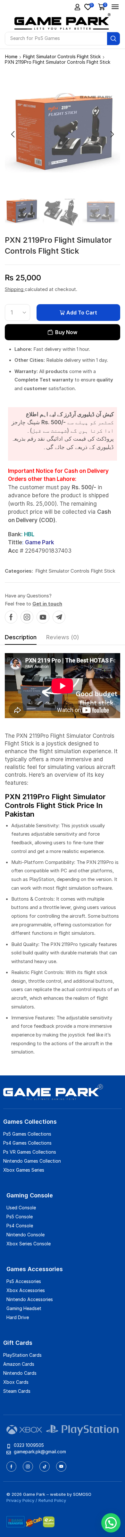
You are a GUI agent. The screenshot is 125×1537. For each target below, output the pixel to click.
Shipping (15, 289)
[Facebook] (11, 617)
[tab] (21, 639)
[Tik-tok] (44, 1466)
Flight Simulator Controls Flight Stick (62, 56)
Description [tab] (21, 637)
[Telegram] (59, 617)
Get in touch (47, 604)
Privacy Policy (20, 1500)
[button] (77, 7)
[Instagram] (27, 617)
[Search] (113, 38)
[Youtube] (43, 617)
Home (11, 56)
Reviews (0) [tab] (62, 637)
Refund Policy (52, 1500)
